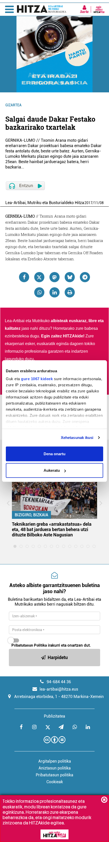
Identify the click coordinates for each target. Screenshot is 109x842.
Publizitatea (54, 716)
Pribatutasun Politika (29, 645)
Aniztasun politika (55, 768)
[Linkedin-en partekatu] (54, 292)
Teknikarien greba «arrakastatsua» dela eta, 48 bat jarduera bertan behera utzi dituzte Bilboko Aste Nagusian (52, 529)
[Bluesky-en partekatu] (70, 277)
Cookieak (54, 781)
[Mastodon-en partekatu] (54, 277)
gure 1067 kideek (37, 379)
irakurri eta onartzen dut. (51, 645)
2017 (88, 203)
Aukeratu (52, 470)
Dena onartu (54, 453)
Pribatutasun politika (54, 775)
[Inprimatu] (70, 292)
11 (96, 203)
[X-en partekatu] (39, 277)
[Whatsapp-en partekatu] (39, 292)
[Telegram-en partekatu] (85, 277)
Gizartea (13, 105)
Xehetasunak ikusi (77, 437)
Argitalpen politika (54, 761)
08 (102, 203)
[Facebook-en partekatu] (24, 277)
